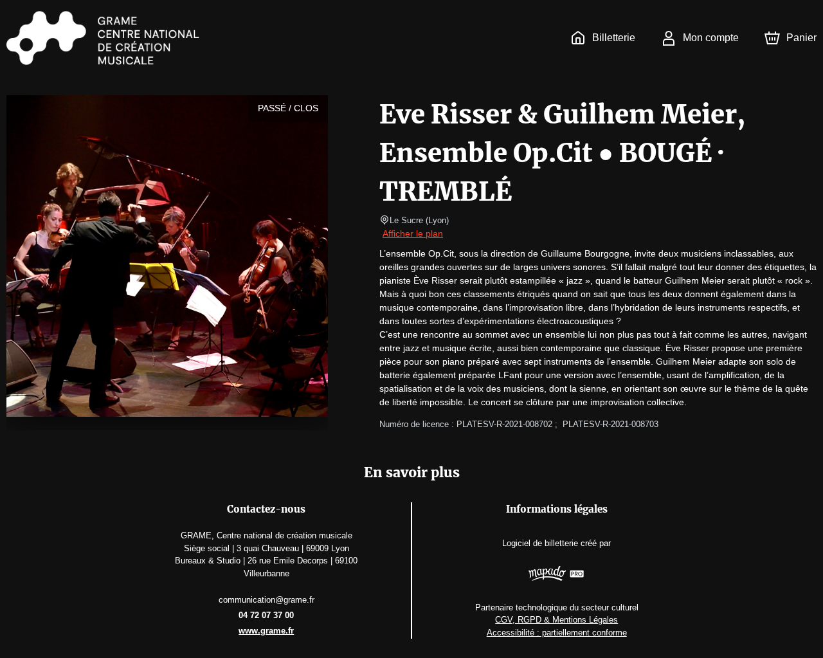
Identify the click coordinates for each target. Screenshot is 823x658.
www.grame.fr (266, 630)
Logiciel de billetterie (540, 543)
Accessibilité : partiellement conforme (557, 632)
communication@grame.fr (266, 600)
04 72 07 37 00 (266, 615)
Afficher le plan (413, 233)
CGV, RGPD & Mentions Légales (556, 620)
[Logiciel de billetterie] (556, 575)
